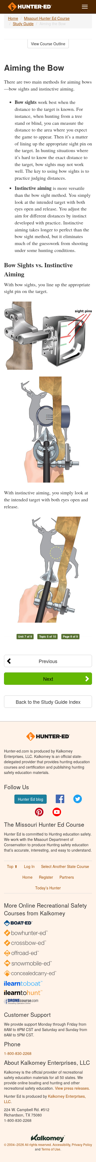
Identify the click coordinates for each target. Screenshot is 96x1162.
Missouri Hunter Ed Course (47, 18)
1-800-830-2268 (17, 1053)
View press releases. (72, 1088)
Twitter (77, 799)
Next (48, 678)
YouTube (57, 812)
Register (46, 877)
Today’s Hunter (48, 887)
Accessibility (61, 1144)
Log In (29, 866)
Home (13, 18)
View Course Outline (48, 43)
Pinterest (39, 812)
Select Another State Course (65, 866)
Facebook (60, 799)
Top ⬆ (12, 866)
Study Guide (23, 23)
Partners (66, 877)
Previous (48, 660)
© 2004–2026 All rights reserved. (28, 1144)
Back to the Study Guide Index (48, 701)
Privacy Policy (82, 1144)
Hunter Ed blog (30, 799)
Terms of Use (50, 1149)
